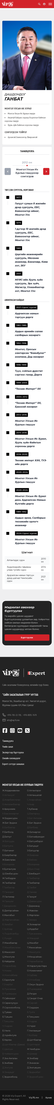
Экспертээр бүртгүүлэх (13, 752)
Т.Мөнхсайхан (34, 947)
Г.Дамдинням (9, 906)
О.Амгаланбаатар (11, 804)
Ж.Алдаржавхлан (11, 790)
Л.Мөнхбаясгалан (11, 947)
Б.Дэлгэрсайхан (10, 910)
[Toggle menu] (49, 4)
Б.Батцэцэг (33, 846)
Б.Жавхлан (32, 910)
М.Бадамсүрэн (10, 818)
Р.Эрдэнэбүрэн (35, 1077)
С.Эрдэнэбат (33, 1072)
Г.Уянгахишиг (34, 1030)
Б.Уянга (6, 1030)
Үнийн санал (7, 746)
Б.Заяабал (7, 924)
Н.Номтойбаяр (10, 975)
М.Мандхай (33, 938)
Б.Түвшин (7, 1017)
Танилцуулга (7, 740)
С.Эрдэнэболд (9, 1077)
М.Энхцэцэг (8, 1072)
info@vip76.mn (13, 720)
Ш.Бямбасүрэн (10, 873)
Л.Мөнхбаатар (9, 943)
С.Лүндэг (7, 938)
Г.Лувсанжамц (34, 933)
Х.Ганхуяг (32, 896)
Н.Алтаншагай (34, 795)
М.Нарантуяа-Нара (37, 966)
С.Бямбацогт (33, 873)
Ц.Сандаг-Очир (35, 998)
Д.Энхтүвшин (34, 1067)
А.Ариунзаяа (8, 809)
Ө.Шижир (32, 1053)
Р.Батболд (7, 832)
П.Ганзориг (8, 892)
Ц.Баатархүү (33, 813)
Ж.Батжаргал (33, 832)
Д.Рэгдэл (32, 993)
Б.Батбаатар (8, 827)
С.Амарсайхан (34, 799)
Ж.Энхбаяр (32, 1058)
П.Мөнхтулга (33, 952)
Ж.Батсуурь (8, 841)
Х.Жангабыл (8, 915)
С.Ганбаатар (33, 878)
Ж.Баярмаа (32, 855)
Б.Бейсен (32, 860)
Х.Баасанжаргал (10, 813)
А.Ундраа (32, 1021)
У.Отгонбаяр (33, 980)
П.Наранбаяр (9, 966)
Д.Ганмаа (32, 892)
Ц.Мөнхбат (32, 943)
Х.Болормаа (8, 864)
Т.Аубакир (32, 809)
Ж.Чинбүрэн (33, 1049)
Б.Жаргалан (33, 915)
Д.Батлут (7, 836)
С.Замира (32, 920)
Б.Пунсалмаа (9, 989)
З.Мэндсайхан (34, 956)
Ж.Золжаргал (33, 924)
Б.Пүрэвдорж (9, 993)
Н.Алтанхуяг (8, 795)
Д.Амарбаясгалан (11, 799)
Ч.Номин (6, 970)
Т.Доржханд (33, 906)
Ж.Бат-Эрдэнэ (9, 823)
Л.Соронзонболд (11, 1007)
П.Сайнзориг (8, 998)
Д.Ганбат (31, 887)
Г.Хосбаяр (32, 1035)
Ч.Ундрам (7, 1026)
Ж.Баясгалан (8, 860)
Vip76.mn (34, 1097)
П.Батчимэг (8, 850)
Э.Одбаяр (32, 975)
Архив (48, 1097)
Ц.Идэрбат (32, 929)
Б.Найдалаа (8, 961)
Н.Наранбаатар (35, 961)
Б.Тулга (31, 1012)
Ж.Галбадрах (9, 878)
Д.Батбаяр (32, 827)
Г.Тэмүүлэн (8, 1021)
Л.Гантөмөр (8, 896)
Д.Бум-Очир (33, 869)
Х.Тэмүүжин (33, 1017)
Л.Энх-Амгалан (9, 1058)
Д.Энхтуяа (7, 1067)
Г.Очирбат (7, 984)
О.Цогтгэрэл (33, 1044)
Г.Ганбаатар (8, 887)
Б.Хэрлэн (7, 1040)
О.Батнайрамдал (35, 836)
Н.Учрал (31, 1026)
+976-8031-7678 (30, 714)
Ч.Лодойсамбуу (10, 933)
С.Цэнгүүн (7, 1049)
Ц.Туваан (7, 1012)
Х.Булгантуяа (9, 869)
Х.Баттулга (7, 846)
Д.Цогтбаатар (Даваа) (13, 1044)
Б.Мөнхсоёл (8, 952)
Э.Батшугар (33, 850)
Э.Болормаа (33, 864)
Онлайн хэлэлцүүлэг (11, 758)
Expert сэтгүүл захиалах (13, 764)
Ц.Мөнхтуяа (8, 956)
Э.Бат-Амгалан (34, 818)
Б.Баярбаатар (9, 855)
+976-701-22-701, (14, 714)
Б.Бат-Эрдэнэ (34, 823)
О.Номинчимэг (34, 970)
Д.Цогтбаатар (34, 1040)
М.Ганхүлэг (8, 901)
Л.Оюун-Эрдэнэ (35, 984)
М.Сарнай (32, 1003)
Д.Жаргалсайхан (10, 920)
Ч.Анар (30, 804)
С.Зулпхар (7, 929)
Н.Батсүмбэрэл (35, 841)
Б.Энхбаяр (7, 1063)
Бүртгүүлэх (27, 637)
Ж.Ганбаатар (9, 883)
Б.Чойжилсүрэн (10, 1053)
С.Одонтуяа (8, 980)
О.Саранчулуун (10, 1003)
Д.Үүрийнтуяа (9, 1035)
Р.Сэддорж (33, 1007)
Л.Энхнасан (33, 1063)
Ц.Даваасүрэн (34, 901)
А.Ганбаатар (33, 883)
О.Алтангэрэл (34, 790)
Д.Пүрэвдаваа (34, 989)
